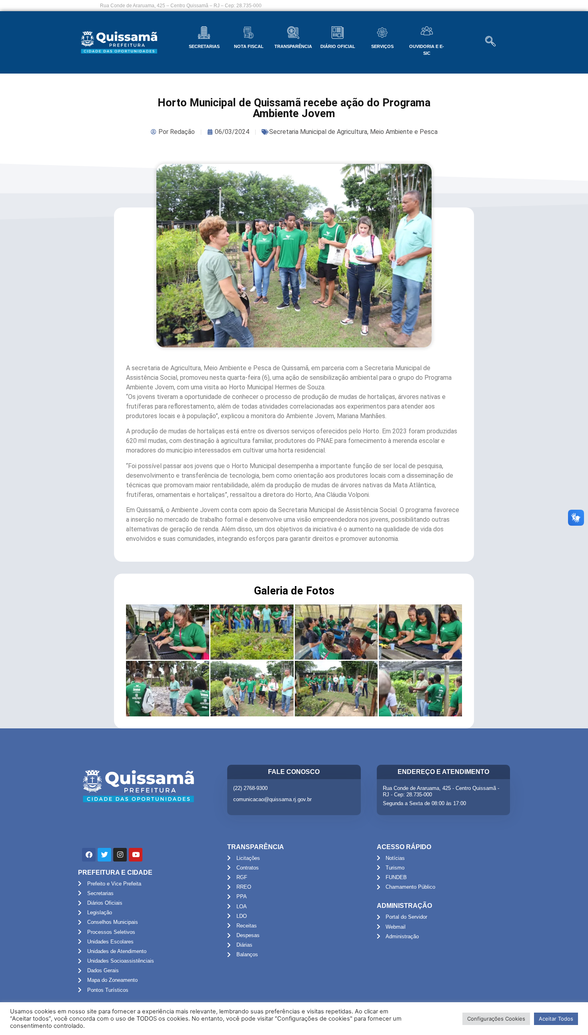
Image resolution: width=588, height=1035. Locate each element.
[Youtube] (135, 855)
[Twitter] (104, 855)
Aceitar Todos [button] (556, 1018)
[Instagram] (120, 855)
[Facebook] (89, 855)
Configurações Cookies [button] (496, 1018)
